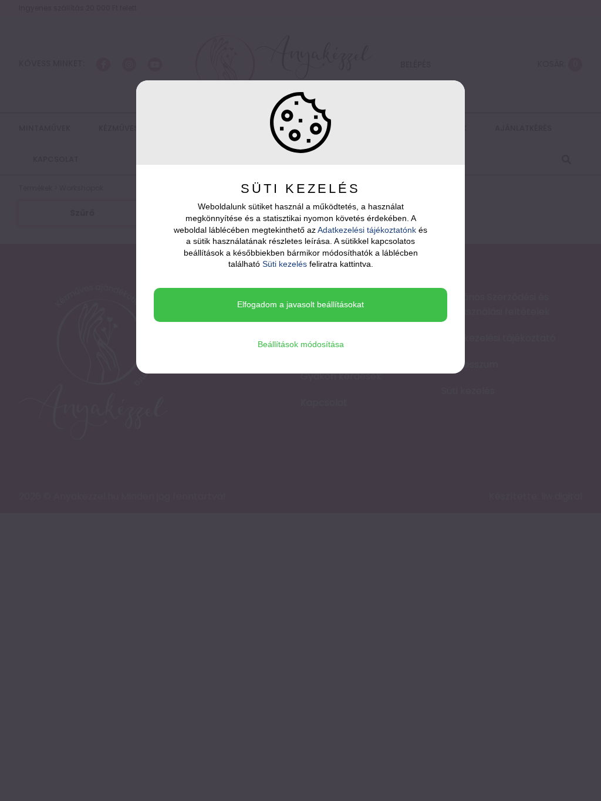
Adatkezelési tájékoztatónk (367, 230)
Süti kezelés (284, 264)
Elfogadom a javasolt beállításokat (300, 304)
